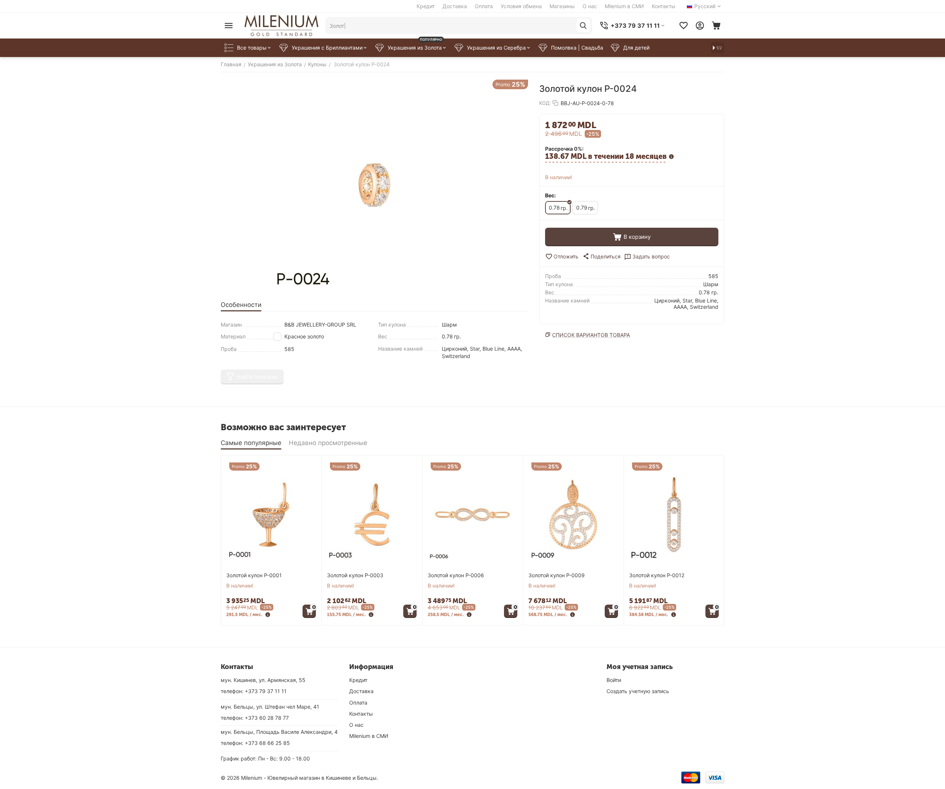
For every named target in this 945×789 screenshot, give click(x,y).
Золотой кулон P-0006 (456, 575)
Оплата (484, 6)
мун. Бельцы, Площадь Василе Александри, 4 (279, 732)
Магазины (562, 6)
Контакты (663, 6)
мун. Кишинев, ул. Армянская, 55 (263, 680)
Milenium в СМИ (624, 6)
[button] (601, 256)
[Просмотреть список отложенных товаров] (683, 25)
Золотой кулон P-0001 (254, 575)
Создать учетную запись (638, 691)
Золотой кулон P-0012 (656, 575)
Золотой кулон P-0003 (355, 575)
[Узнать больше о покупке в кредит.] (268, 615)
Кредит (426, 6)
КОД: (545, 103)
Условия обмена (521, 6)
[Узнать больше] (671, 157)
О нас (589, 6)
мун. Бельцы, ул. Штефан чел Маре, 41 (270, 706)
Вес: (550, 195)
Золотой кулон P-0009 (556, 575)
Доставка (455, 6)
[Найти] (583, 25)
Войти (614, 680)
